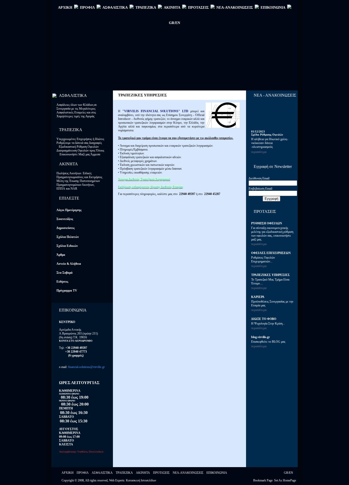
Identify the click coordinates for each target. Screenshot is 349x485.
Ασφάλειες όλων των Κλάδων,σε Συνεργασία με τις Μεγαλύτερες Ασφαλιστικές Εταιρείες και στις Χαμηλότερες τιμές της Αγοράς (76, 110)
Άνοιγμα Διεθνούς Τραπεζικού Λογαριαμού (144, 179)
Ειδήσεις (62, 281)
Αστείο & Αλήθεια (68, 263)
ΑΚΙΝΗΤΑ (172, 7)
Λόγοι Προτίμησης (69, 210)
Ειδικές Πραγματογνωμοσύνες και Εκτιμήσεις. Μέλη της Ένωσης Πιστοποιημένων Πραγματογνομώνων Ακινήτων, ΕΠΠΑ (79, 180)
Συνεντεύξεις (64, 219)
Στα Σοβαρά (64, 272)
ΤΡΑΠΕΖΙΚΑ (145, 7)
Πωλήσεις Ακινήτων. (69, 173)
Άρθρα (60, 255)
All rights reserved (96, 480)
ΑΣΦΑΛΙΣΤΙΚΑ (115, 7)
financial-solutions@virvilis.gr (86, 367)
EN (291, 473)
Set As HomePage (285, 480)
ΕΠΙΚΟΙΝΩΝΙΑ (273, 7)
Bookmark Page (263, 480)
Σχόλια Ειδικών (67, 246)
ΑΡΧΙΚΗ (65, 7)
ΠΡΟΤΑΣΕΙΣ (198, 7)
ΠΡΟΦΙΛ (87, 7)
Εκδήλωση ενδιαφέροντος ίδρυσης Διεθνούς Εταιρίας (150, 187)
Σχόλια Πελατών (67, 237)
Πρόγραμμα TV (66, 290)
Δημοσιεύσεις (65, 228)
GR (286, 473)
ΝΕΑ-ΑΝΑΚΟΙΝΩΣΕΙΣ (234, 7)
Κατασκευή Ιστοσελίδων (141, 480)
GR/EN (174, 23)
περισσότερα (258, 151)
